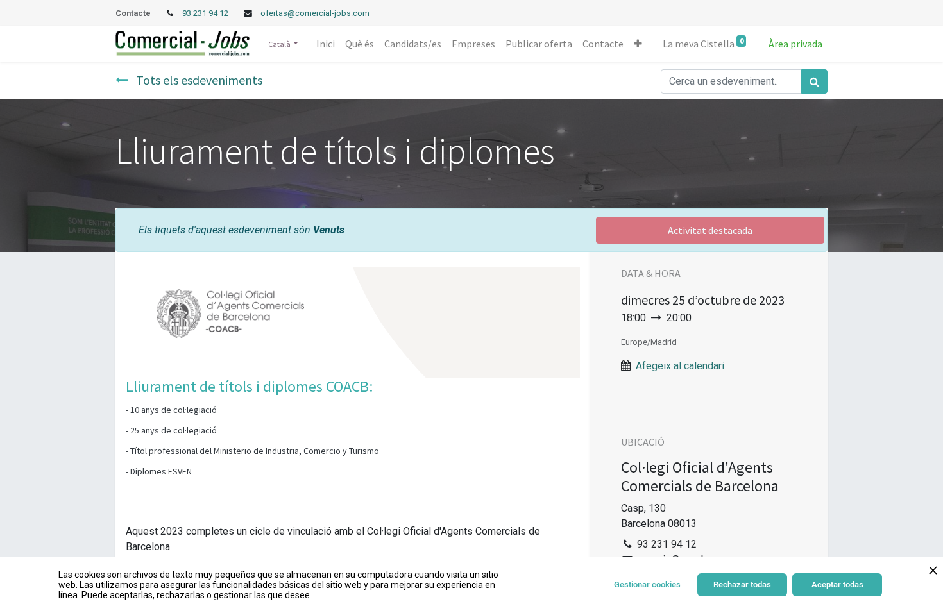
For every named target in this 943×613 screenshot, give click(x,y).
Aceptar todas (837, 584)
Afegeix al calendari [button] (680, 366)
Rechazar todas (742, 584)
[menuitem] (325, 43)
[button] (638, 43)
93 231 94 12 (206, 13)
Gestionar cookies (647, 584)
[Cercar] (814, 81)
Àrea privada (795, 43)
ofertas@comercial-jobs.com (315, 13)
